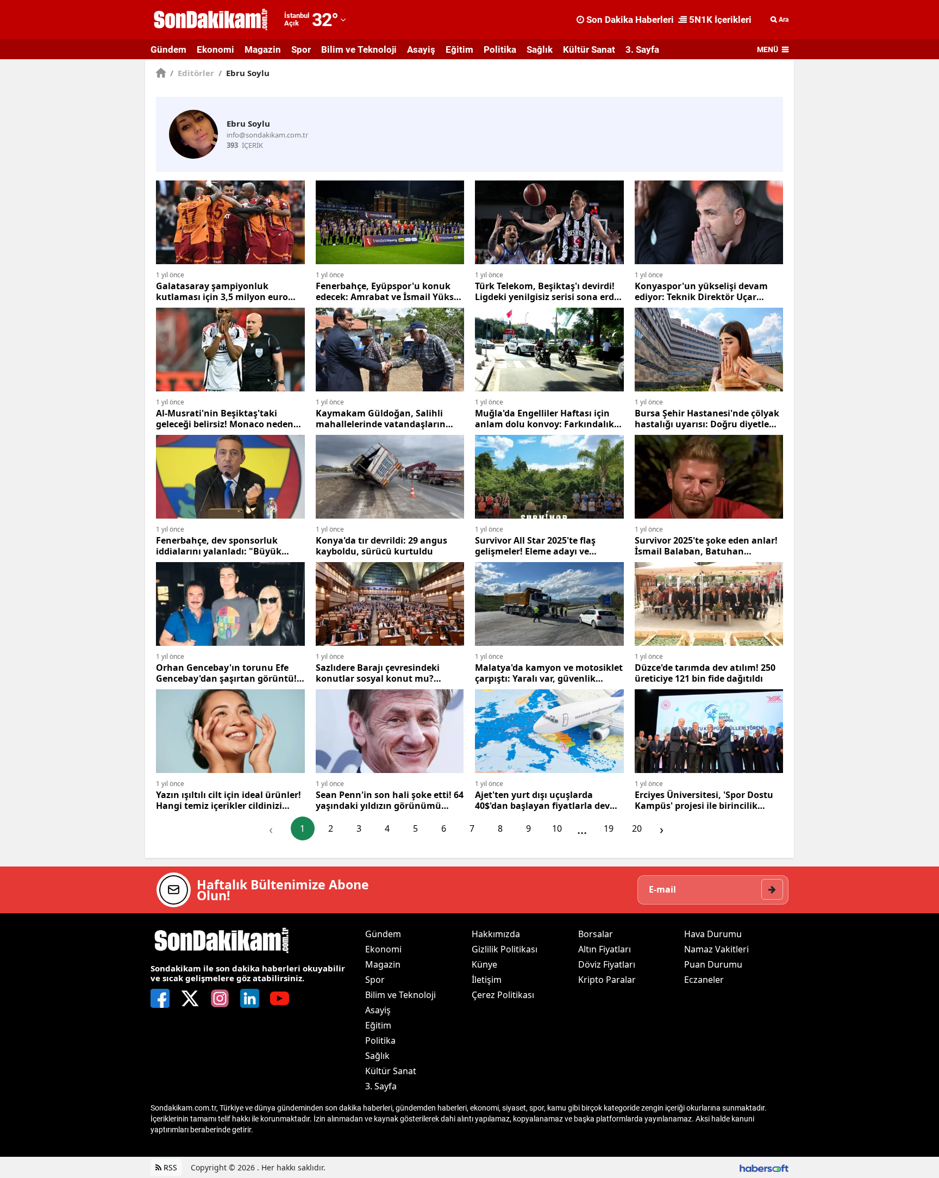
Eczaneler (704, 980)
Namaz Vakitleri (716, 949)
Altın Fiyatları (604, 949)
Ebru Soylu (244, 72)
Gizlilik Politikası (504, 949)
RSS (169, 1167)
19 (609, 828)
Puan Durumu (713, 964)
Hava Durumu (713, 934)
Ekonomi (215, 49)
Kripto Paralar (607, 980)
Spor (301, 49)
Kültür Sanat (589, 49)
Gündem (168, 49)
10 (557, 828)
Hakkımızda (496, 934)
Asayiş (421, 49)
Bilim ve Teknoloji (359, 49)
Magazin (263, 49)
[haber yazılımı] (764, 1167)
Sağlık (540, 49)
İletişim (487, 980)
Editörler (192, 72)
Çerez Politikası (503, 995)
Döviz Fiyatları (606, 964)
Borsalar (595, 934)
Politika (500, 49)
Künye (484, 964)
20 (637, 828)
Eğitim (459, 49)
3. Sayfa (642, 49)
